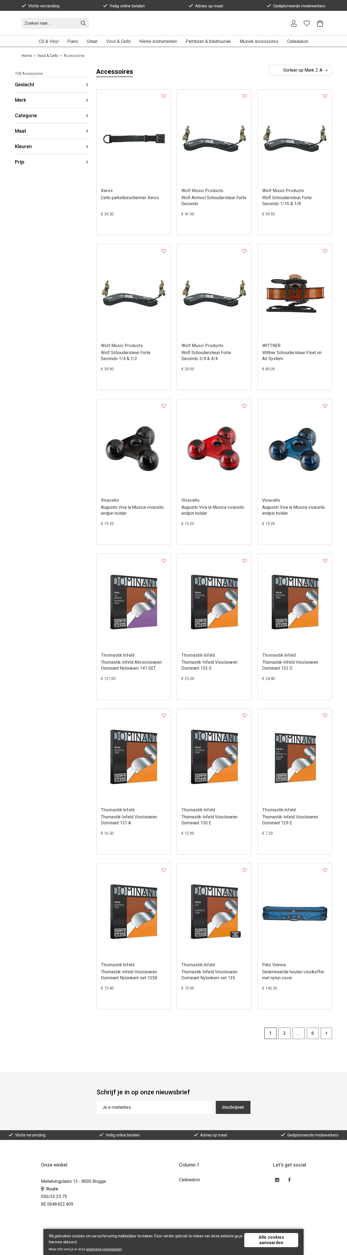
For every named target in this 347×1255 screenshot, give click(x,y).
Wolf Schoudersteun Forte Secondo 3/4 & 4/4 (206, 355)
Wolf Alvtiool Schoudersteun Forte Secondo (213, 200)
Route (51, 1189)
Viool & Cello (118, 41)
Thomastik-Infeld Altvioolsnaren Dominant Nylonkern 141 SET (131, 665)
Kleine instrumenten (158, 41)
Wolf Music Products (202, 190)
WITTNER (271, 345)
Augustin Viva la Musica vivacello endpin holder (132, 510)
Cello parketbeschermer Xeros (130, 197)
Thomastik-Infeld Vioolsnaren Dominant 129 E (290, 819)
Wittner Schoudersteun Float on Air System (292, 355)
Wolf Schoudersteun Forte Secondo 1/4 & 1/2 (125, 355)
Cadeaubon (297, 41)
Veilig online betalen (127, 6)
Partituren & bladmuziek (208, 41)
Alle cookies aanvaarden (271, 1240)
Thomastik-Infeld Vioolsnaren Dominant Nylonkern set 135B (129, 974)
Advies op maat (209, 6)
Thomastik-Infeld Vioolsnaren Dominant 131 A (129, 819)
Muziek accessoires (259, 41)
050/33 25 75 (54, 1196)
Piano (72, 41)
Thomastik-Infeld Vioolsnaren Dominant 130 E (209, 819)
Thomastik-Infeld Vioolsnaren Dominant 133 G (209, 665)
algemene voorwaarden (104, 1249)
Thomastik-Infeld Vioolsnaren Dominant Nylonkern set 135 (209, 974)
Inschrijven (233, 1107)
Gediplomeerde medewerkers (299, 6)
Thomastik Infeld (117, 655)
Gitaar (92, 41)
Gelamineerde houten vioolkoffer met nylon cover (293, 974)
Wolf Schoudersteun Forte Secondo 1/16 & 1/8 (287, 200)
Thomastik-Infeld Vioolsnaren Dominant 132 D (290, 665)
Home (27, 55)
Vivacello (110, 500)
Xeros (107, 190)
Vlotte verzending (43, 6)
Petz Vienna (274, 964)
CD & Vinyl (49, 41)
